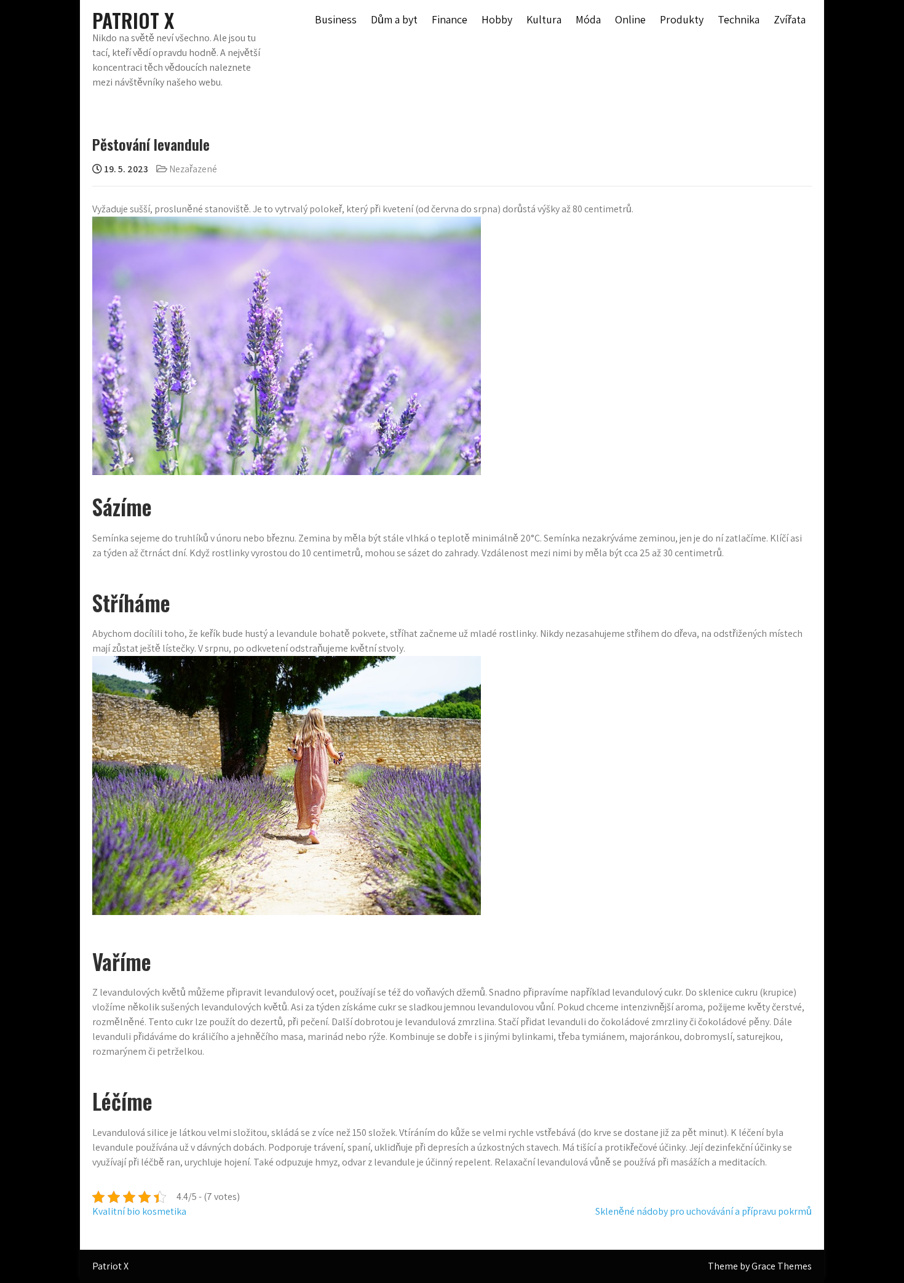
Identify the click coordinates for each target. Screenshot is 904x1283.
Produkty (682, 19)
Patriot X (133, 20)
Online (630, 19)
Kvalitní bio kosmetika (139, 1211)
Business (336, 19)
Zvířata (790, 19)
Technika (738, 19)
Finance (449, 19)
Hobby (497, 19)
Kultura (543, 19)
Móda (588, 19)
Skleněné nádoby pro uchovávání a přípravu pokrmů (703, 1211)
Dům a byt (394, 19)
